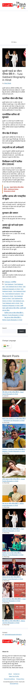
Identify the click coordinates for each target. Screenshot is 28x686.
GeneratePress (14, 683)
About (10, 674)
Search (4, 328)
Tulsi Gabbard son (18, 301)
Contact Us (16, 674)
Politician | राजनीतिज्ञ (10, 282)
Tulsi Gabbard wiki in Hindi (10, 303)
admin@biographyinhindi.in (13, 634)
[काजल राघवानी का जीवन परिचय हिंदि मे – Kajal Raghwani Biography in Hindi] (14, 590)
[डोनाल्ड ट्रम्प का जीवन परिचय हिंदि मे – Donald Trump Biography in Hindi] (14, 567)
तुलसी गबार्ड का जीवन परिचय (12, 308)
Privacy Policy (20, 679)
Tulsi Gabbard (8, 284)
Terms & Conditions (9, 679)
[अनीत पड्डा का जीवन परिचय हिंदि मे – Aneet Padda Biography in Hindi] (14, 466)
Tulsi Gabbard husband (12, 293)
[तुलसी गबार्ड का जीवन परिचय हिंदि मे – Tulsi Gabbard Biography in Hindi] (14, 518)
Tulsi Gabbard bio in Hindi (13, 286)
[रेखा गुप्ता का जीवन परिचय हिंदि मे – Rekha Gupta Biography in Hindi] (14, 493)
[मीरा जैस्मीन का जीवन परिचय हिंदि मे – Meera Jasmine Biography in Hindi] (14, 612)
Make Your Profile (14, 676)
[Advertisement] (14, 25)
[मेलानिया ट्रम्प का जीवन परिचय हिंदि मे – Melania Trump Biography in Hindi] (14, 543)
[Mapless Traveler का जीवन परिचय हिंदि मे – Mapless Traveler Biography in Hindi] (14, 436)
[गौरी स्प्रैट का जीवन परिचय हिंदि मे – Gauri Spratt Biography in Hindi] (14, 375)
